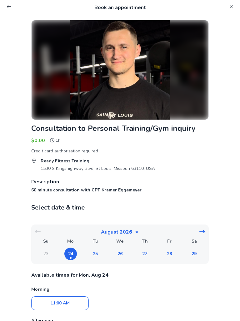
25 (95, 254)
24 (70, 254)
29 (194, 254)
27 (144, 254)
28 (169, 254)
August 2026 (116, 232)
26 (120, 254)
